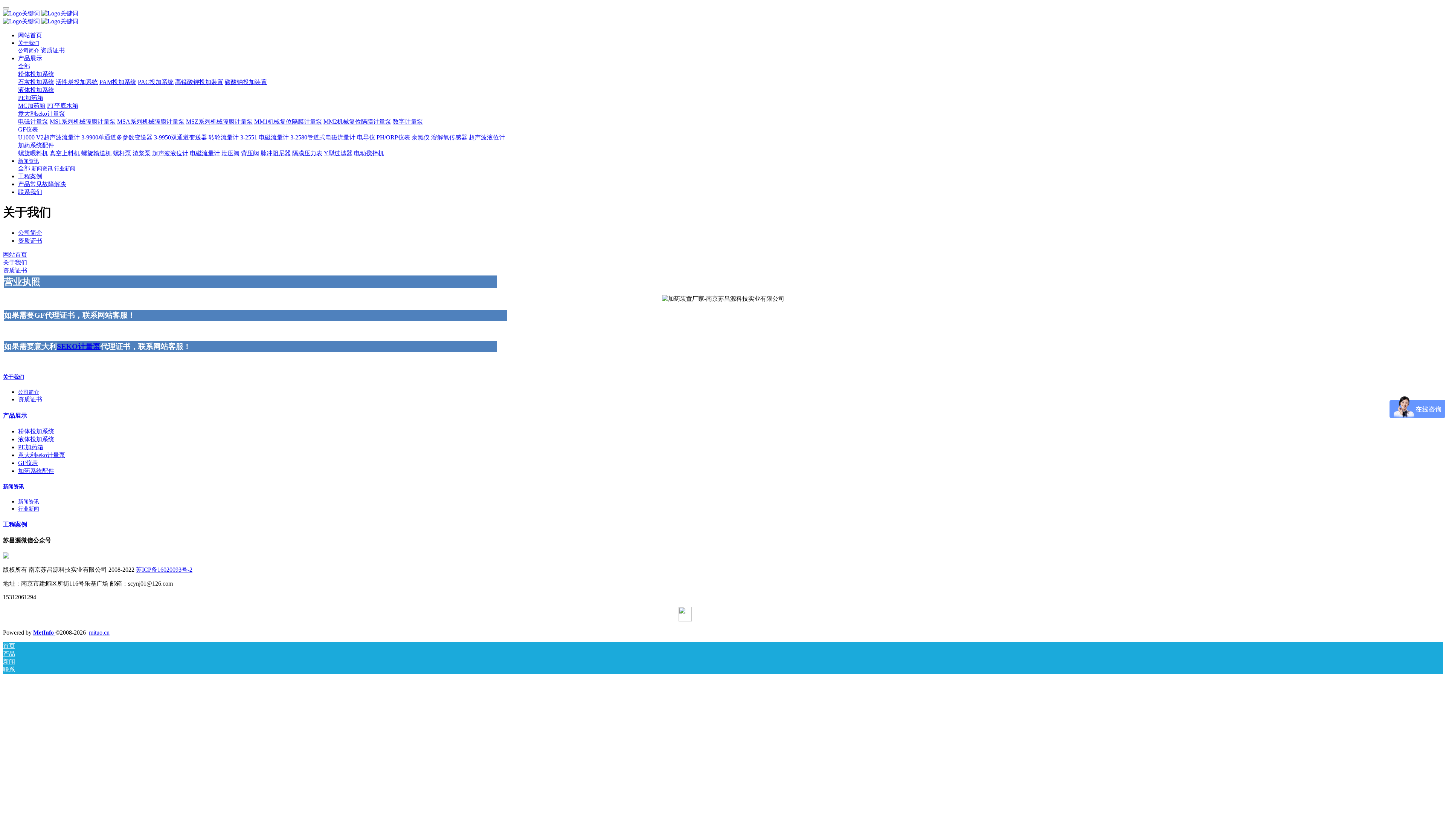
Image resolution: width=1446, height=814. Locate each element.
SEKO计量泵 (79, 346)
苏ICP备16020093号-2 (164, 569)
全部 (24, 66)
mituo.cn (99, 632)
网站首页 (30, 35)
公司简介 (30, 233)
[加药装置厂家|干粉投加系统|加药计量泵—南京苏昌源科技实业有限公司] (723, 14)
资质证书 (30, 240)
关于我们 (15, 262)
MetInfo (44, 632)
